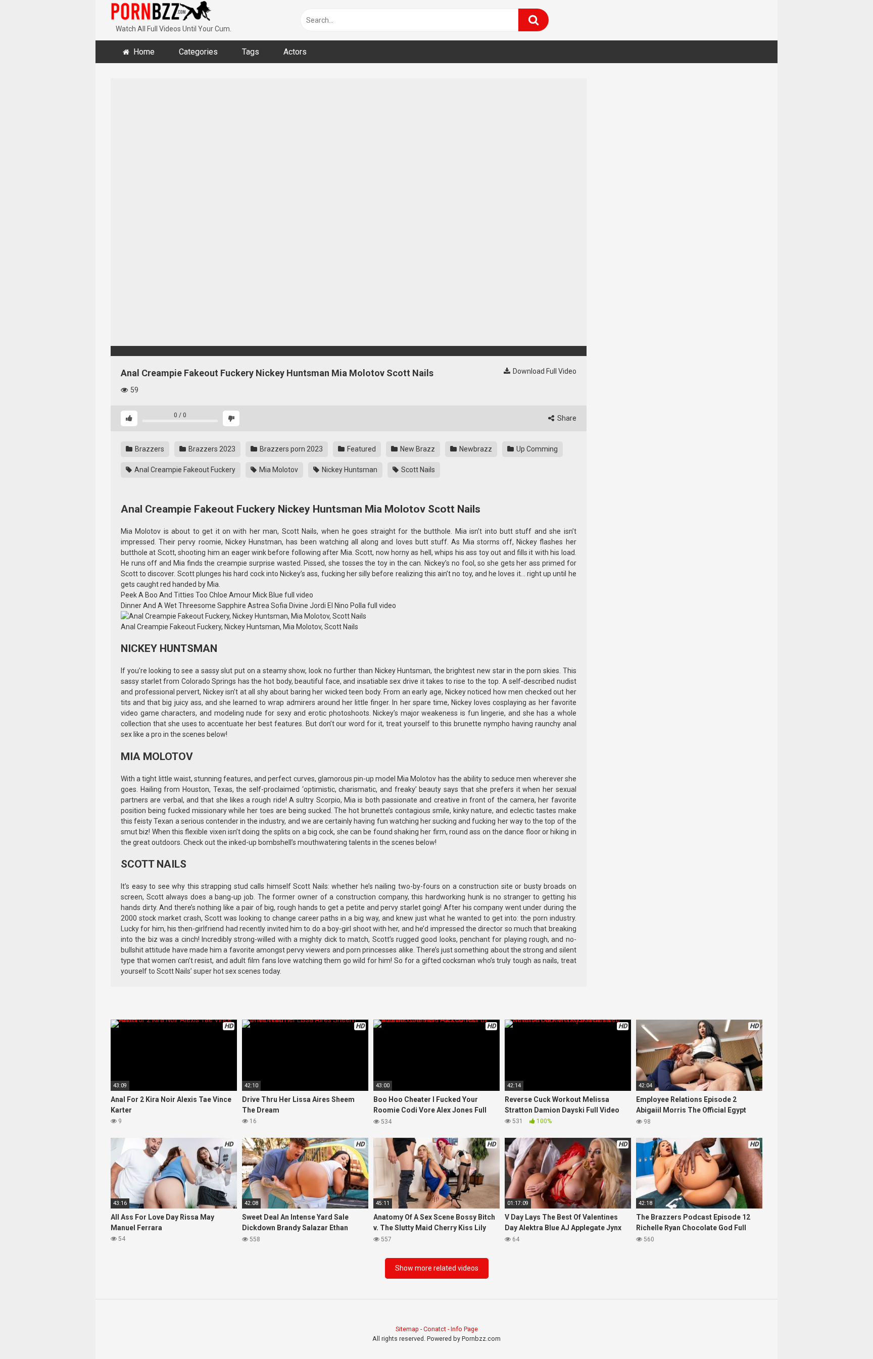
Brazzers (148, 449)
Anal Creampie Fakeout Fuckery (184, 470)
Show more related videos (436, 1268)
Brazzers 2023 (211, 449)
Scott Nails (417, 470)
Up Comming (536, 449)
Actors (295, 52)
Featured (361, 449)
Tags (250, 52)
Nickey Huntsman (348, 470)
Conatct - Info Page (450, 1329)
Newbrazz (475, 449)
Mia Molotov (278, 470)
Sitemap (407, 1329)
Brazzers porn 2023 (290, 449)
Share (566, 418)
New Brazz (417, 449)
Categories (198, 52)
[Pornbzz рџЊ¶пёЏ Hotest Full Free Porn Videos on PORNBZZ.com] (161, 12)
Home (144, 52)
